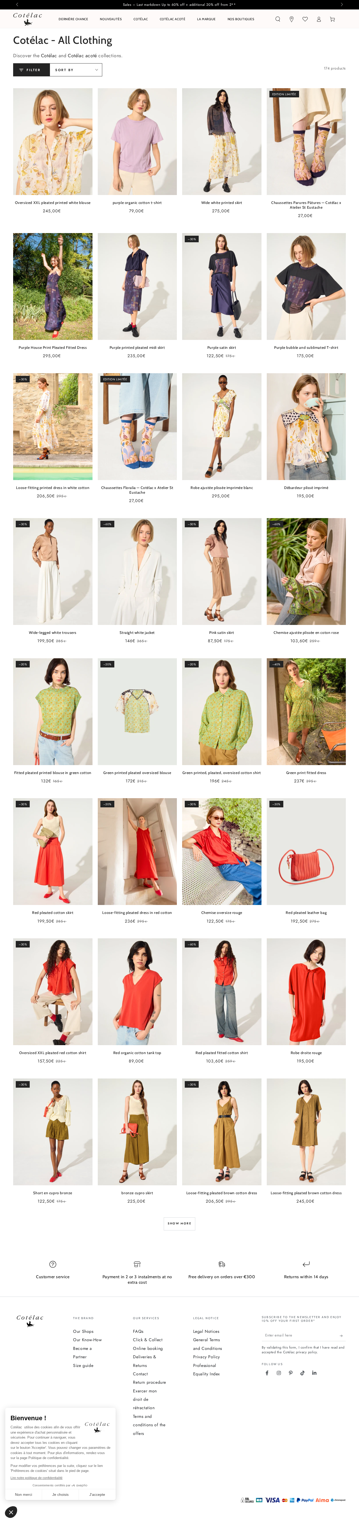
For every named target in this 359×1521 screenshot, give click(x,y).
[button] (278, 19)
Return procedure (149, 1382)
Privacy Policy (206, 1357)
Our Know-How (87, 1340)
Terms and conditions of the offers (149, 1424)
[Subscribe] (343, 1336)
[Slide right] (341, 4)
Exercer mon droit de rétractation (145, 1399)
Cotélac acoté (82, 55)
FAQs (138, 1331)
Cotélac (49, 55)
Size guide (83, 1365)
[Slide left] (17, 4)
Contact (140, 1374)
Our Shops (83, 1331)
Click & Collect (147, 1340)
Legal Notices (206, 1331)
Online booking (148, 1348)
